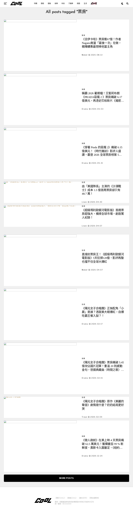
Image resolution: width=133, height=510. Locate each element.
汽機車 (70, 3)
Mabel (85, 55)
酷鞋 (42, 3)
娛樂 (56, 3)
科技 (63, 3)
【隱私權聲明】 (94, 498)
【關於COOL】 (60, 498)
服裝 (49, 3)
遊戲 (78, 3)
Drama (85, 109)
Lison (84, 202)
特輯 (35, 3)
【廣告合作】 (82, 498)
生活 (85, 3)
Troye (84, 417)
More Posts (66, 478)
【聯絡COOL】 (71, 498)
